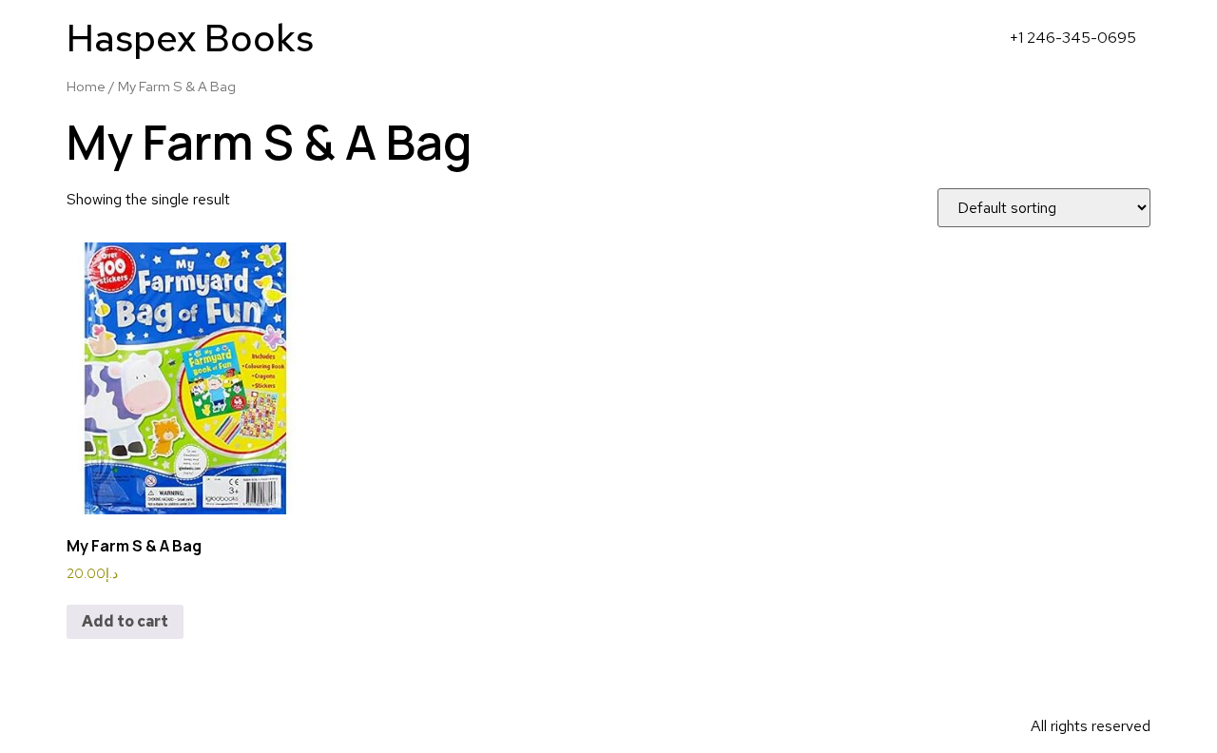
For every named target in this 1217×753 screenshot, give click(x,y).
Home (86, 86)
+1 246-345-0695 (1073, 38)
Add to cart (125, 621)
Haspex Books (190, 37)
